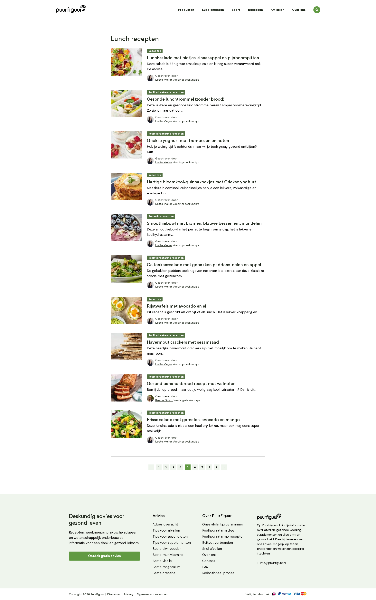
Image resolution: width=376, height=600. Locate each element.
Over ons (299, 10)
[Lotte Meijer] (150, 78)
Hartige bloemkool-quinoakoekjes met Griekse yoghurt (201, 182)
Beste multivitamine (168, 555)
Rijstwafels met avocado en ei (176, 306)
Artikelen (277, 10)
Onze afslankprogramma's (222, 524)
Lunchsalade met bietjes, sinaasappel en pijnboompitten (203, 58)
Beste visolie (162, 561)
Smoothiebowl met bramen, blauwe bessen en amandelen (204, 224)
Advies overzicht (165, 524)
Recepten (255, 10)
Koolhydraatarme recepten (166, 92)
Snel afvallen (212, 548)
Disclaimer (114, 594)
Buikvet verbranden (217, 542)
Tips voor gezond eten (170, 536)
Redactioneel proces (218, 573)
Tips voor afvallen (166, 530)
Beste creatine (164, 573)
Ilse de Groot (164, 400)
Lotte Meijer (163, 80)
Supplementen (213, 10)
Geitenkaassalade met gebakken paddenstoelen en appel (204, 265)
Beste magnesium (166, 567)
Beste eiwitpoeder (167, 548)
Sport (236, 10)
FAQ (205, 567)
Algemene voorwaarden (152, 594)
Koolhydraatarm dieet (219, 530)
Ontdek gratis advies (104, 556)
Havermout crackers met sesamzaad (183, 343)
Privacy (128, 594)
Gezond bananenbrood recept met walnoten (191, 384)
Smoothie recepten (161, 216)
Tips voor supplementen (172, 542)
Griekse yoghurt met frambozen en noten (188, 141)
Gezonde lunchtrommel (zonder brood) (185, 99)
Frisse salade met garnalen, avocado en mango (193, 420)
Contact (208, 561)
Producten (186, 10)
